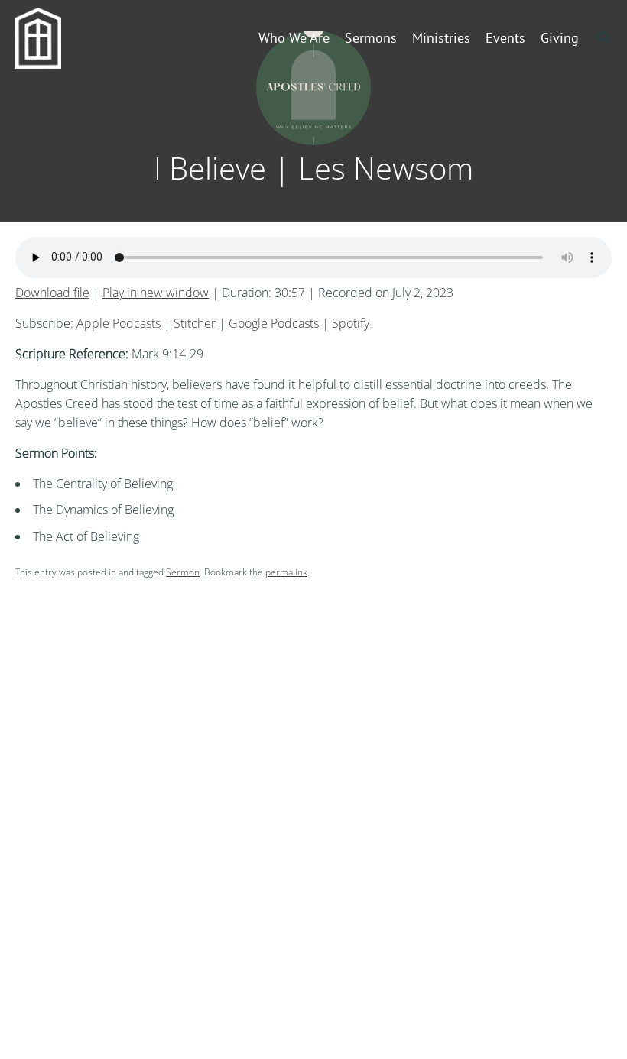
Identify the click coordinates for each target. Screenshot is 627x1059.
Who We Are (294, 38)
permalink (286, 571)
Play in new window (155, 292)
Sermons (371, 38)
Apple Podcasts (118, 323)
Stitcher (195, 323)
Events (505, 38)
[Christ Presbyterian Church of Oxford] (49, 38)
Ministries (441, 38)
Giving (560, 38)
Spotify (350, 323)
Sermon (183, 571)
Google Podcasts (274, 323)
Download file (52, 292)
